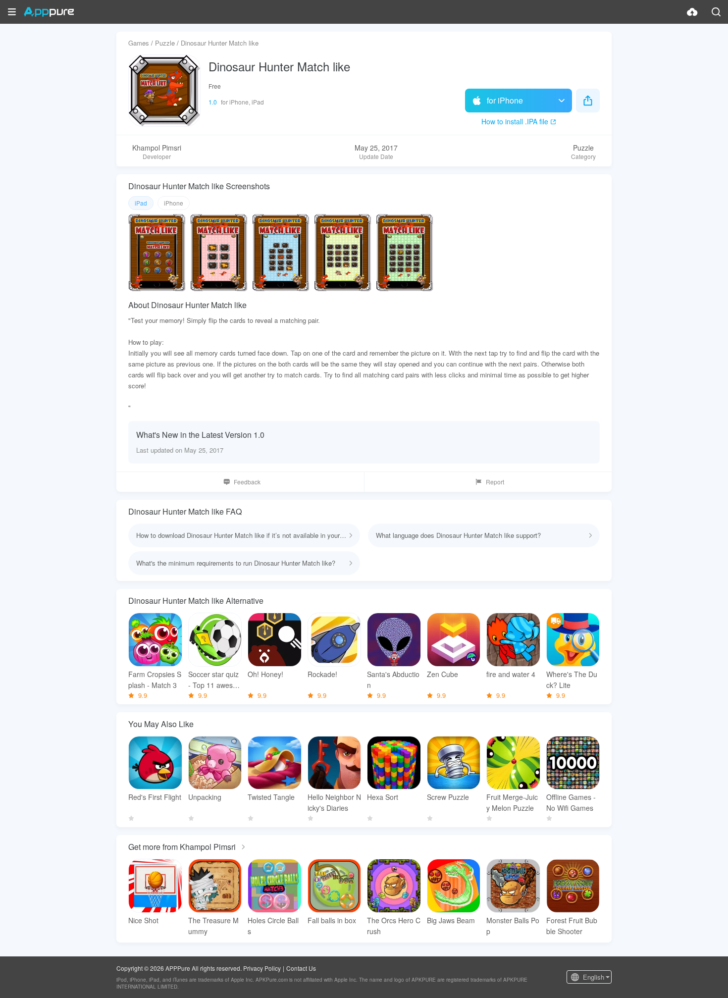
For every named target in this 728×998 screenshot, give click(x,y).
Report (495, 481)
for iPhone (505, 100)
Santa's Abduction (393, 679)
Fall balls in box (332, 920)
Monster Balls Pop (512, 925)
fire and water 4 (510, 674)
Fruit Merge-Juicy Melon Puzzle (512, 802)
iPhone (173, 203)
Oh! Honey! (265, 674)
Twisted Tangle (271, 797)
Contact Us (301, 968)
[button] (12, 12)
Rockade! (322, 674)
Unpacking (204, 797)
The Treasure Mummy (213, 925)
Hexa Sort (382, 797)
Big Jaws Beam (451, 920)
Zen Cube (442, 674)
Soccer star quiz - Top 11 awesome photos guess (213, 679)
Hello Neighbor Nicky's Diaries (334, 802)
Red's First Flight (154, 797)
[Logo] (49, 12)
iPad (141, 203)
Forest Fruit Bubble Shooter (571, 925)
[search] (716, 12)
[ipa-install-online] (692, 12)
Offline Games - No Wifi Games (571, 802)
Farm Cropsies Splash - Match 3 (154, 679)
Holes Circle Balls (273, 925)
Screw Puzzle (448, 797)
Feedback (247, 481)
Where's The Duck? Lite (571, 679)
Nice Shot (143, 920)
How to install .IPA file (514, 121)
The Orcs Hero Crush (393, 925)
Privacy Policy (262, 968)
